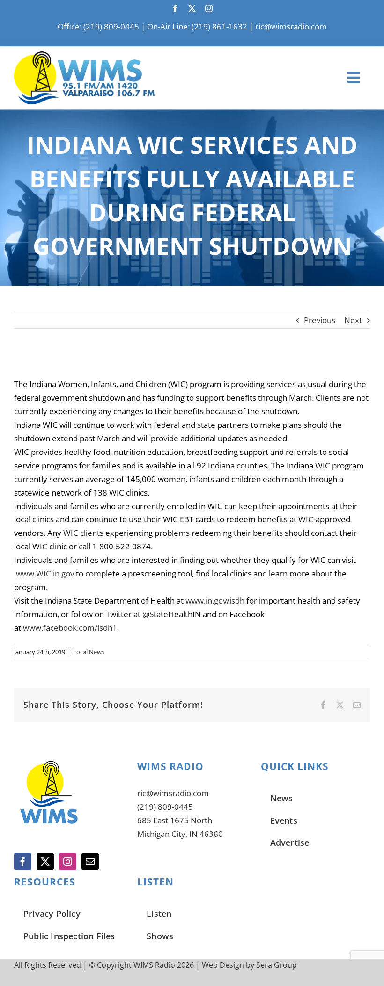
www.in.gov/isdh (214, 600)
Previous (319, 320)
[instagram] (209, 8)
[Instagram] (67, 861)
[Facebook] (22, 861)
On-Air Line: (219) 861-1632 (197, 26)
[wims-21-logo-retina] (84, 55)
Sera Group (276, 965)
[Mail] (90, 861)
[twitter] (192, 8)
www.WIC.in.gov (45, 573)
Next (353, 320)
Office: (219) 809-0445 (98, 26)
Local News (88, 652)
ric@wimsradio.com (291, 26)
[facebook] (175, 8)
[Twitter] (45, 861)
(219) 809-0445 (165, 806)
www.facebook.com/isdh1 (70, 627)
